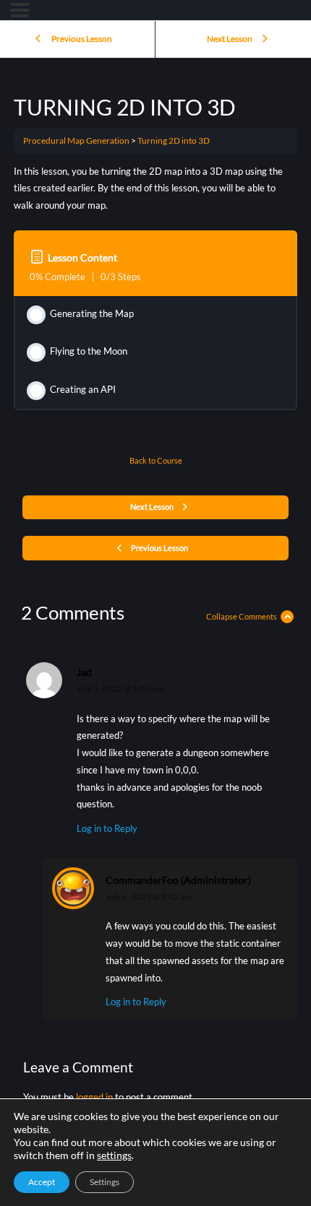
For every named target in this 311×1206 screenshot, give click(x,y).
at (120, 688)
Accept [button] (41, 1181)
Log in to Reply (107, 828)
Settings (104, 1181)
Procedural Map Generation (76, 140)
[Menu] (20, 10)
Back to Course (155, 460)
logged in (94, 1097)
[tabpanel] (155, 188)
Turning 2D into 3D (173, 140)
